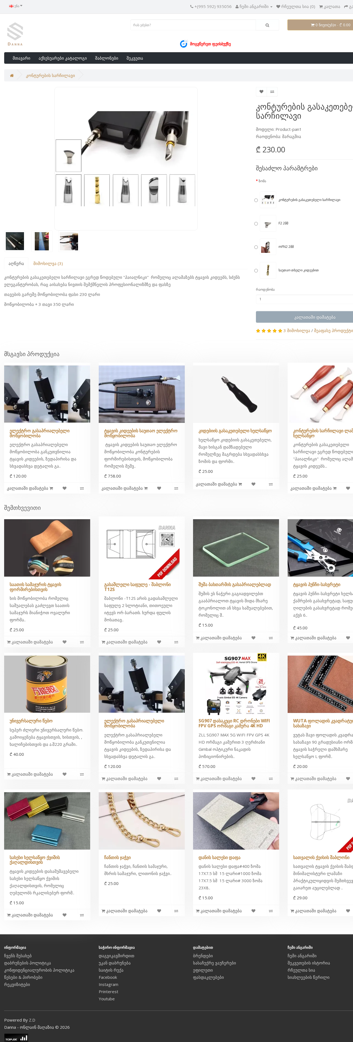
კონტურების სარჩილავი (50, 75)
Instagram (108, 984)
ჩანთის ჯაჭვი (117, 857)
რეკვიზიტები (17, 984)
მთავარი (21, 58)
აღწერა (16, 263)
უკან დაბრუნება (115, 963)
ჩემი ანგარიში (302, 955)
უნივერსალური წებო (31, 721)
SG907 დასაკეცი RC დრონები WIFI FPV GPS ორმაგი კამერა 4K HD (234, 723)
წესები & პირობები (23, 977)
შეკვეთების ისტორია (309, 963)
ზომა (262, 181)
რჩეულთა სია (301, 970)
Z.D (32, 1020)
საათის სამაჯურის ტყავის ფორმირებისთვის (35, 586)
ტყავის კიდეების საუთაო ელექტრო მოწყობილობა (141, 433)
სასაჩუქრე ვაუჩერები (214, 963)
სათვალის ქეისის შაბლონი (321, 857)
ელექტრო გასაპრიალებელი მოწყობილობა (39, 433)
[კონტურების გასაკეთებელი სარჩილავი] (126, 158)
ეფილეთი (203, 970)
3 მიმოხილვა (297, 330)
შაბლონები (106, 58)
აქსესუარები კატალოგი (63, 58)
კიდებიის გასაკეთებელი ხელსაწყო (235, 431)
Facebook (108, 977)
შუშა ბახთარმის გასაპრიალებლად (235, 584)
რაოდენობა (265, 289)
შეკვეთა (135, 58)
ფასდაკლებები (208, 977)
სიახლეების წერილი (309, 977)
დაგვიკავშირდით (116, 955)
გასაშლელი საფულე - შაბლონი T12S (137, 586)
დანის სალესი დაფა (219, 857)
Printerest (108, 991)
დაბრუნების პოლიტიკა (27, 963)
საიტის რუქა (111, 970)
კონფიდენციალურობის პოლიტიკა (39, 970)
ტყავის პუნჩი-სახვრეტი (316, 584)
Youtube (107, 998)
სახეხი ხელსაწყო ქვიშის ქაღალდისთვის (35, 859)
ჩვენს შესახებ (18, 955)
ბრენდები (203, 955)
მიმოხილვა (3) (48, 263)
